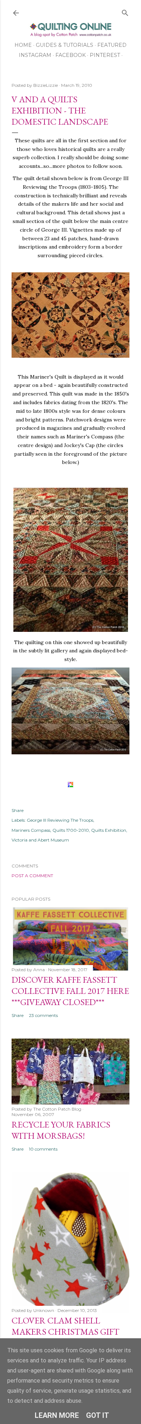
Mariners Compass (31, 830)
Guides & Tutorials (64, 45)
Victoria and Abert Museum (40, 840)
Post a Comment (32, 875)
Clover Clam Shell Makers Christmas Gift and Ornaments (65, 1331)
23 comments (43, 1015)
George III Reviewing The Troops (60, 820)
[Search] (125, 11)
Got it (97, 1415)
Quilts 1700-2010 (70, 830)
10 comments (43, 1149)
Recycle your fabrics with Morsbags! (61, 1130)
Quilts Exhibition (108, 830)
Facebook (70, 55)
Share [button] (18, 810)
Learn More (57, 1415)
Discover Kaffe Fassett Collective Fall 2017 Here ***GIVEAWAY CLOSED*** (70, 991)
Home (23, 45)
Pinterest (105, 55)
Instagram (35, 55)
